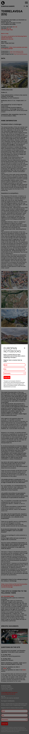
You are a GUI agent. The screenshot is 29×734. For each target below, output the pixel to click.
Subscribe (7, 377)
